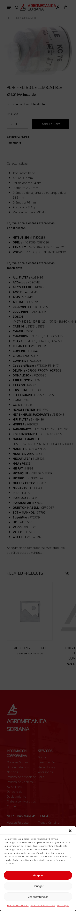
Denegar (38, 886)
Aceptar (38, 875)
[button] (70, 831)
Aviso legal (63, 905)
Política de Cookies (18, 905)
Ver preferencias (38, 896)
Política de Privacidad (43, 905)
